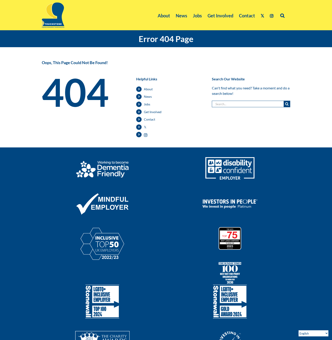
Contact (149, 119)
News (148, 96)
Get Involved (152, 112)
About (148, 89)
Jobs (147, 104)
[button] (282, 15)
